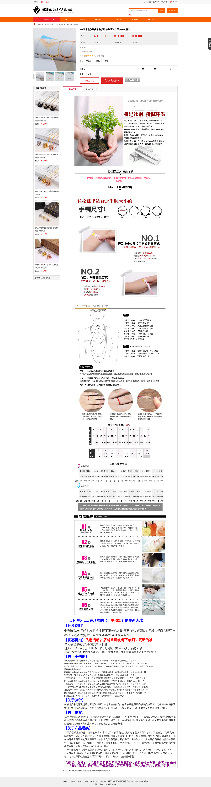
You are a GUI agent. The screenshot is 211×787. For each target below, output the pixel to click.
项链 (41, 24)
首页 (67, 19)
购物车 (175, 2)
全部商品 (81, 19)
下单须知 (118, 19)
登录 (42, 2)
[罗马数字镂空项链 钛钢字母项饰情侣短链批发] (47, 189)
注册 (47, 2)
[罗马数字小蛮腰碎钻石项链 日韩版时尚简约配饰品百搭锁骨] (47, 225)
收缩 (209, 44)
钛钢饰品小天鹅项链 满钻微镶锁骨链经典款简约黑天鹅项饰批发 (89, 771)
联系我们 (135, 19)
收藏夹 (148, 2)
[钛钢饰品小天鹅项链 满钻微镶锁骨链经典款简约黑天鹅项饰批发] (47, 115)
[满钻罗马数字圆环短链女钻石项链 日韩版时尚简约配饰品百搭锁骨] (47, 152)
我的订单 (156, 2)
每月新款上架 (100, 19)
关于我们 (151, 19)
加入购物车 (112, 80)
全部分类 (45, 19)
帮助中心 (164, 2)
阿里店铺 (172, 10)
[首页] (54, 16)
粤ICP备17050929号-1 (139, 781)
